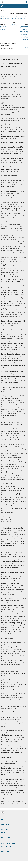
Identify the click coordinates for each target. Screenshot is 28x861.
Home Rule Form (6, 846)
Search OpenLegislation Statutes (19, 13)
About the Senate (6, 837)
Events (3, 834)
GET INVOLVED (5, 854)
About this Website (7, 851)
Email (27, 47)
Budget (3, 832)
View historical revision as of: (7, 48)
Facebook (24, 47)
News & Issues (5, 824)
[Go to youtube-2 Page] (2, 819)
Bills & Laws (4, 829)
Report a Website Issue (8, 843)
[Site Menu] (26, 2)
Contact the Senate (7, 841)
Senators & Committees (8, 827)
